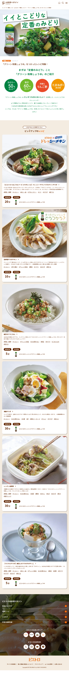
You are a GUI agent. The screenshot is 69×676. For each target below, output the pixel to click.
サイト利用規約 (11, 664)
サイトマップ (39, 664)
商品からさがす (7, 606)
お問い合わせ (58, 664)
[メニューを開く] (66, 3)
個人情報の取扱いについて (25, 664)
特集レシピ (5, 611)
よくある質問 (48, 664)
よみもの (5, 617)
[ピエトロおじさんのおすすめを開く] (10, 3)
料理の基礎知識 (7, 622)
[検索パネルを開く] (63, 3)
